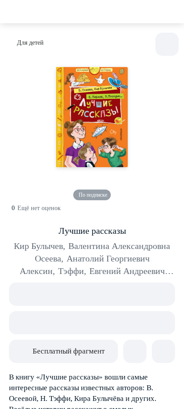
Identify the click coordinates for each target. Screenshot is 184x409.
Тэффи (72, 271)
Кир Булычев (39, 246)
